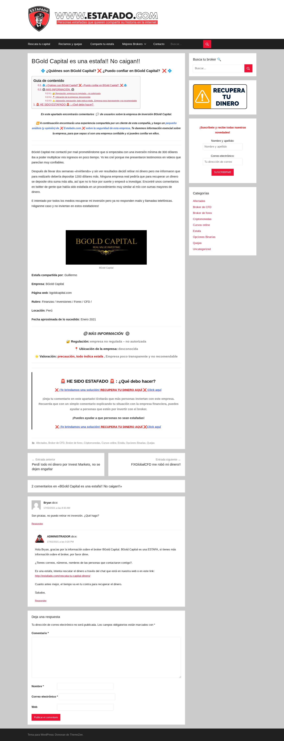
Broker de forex (74, 442)
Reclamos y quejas (70, 44)
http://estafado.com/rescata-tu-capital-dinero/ (62, 575)
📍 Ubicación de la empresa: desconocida (71, 97)
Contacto (158, 44)
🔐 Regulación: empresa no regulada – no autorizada (76, 93)
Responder (37, 523)
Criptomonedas (92, 442)
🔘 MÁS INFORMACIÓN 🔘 (58, 89)
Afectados (41, 442)
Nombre (38, 686)
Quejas (151, 442)
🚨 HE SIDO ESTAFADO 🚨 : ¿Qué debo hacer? (65, 104)
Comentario (40, 633)
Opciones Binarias (136, 442)
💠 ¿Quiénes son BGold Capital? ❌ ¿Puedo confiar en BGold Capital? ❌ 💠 (84, 85)
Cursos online (109, 442)
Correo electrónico (45, 696)
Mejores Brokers (132, 44)
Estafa (121, 442)
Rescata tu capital (39, 44)
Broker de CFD (56, 442)
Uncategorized (202, 249)
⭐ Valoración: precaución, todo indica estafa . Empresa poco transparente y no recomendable (94, 101)
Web (34, 707)
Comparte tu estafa (102, 44)
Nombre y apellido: (222, 140)
